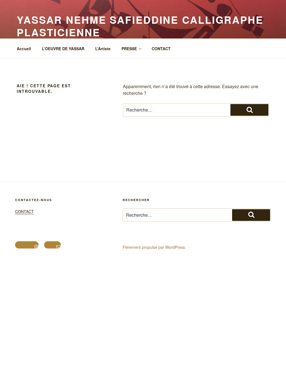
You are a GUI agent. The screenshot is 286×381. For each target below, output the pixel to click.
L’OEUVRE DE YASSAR (63, 48)
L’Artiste (103, 48)
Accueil (24, 48)
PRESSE (129, 48)
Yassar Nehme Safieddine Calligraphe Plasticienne (140, 25)
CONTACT (161, 48)
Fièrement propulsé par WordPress (154, 247)
